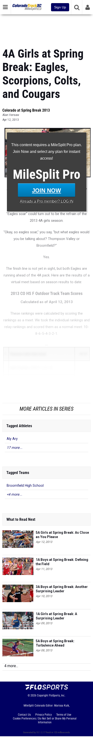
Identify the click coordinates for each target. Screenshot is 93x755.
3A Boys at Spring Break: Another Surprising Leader (62, 589)
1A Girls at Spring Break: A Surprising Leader (56, 616)
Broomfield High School (25, 486)
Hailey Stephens (19, 367)
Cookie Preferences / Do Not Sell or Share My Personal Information (45, 720)
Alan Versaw (10, 115)
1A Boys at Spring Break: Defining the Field (62, 562)
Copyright (42, 695)
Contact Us (24, 714)
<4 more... (14, 494)
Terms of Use (63, 714)
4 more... (11, 666)
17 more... (14, 448)
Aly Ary (12, 439)
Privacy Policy (43, 714)
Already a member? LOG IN (46, 201)
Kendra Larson (18, 381)
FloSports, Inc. (57, 695)
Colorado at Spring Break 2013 (26, 110)
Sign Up (60, 7)
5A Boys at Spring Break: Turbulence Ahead (55, 643)
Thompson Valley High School (28, 354)
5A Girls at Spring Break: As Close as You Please (62, 535)
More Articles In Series (46, 409)
